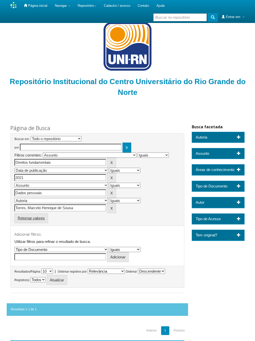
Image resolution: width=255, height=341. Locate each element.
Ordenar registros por (72, 271)
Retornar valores (31, 218)
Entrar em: (233, 17)
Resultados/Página (27, 271)
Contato (143, 5)
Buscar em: (22, 139)
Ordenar (131, 271)
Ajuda (160, 5)
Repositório (86, 5)
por (16, 147)
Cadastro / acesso (117, 5)
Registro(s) (21, 280)
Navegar (61, 5)
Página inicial (37, 5)
